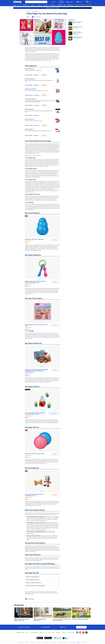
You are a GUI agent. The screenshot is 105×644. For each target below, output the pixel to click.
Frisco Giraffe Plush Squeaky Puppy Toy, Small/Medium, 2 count (34, 495)
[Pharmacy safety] (64, 638)
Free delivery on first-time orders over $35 (83, 5)
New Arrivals (59, 5)
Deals (65, 5)
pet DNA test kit (35, 175)
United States (21, 632)
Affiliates (41, 632)
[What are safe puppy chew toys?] (42, 579)
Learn (53, 632)
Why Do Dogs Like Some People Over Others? (77, 22)
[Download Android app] (48, 638)
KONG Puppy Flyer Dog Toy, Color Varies (34, 453)
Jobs (46, 632)
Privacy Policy (39, 642)
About (27, 632)
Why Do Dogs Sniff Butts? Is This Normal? (77, 27)
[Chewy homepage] (17, 2)
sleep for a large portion (44, 185)
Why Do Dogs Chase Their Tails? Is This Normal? (77, 37)
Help (49, 632)
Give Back (58, 632)
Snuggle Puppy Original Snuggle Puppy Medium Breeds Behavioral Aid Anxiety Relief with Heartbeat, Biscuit (36, 371)
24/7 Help (70, 1)
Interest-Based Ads (46, 642)
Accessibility (53, 642)
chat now (64, 627)
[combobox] (36, 2)
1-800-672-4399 (45, 627)
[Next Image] (59, 226)
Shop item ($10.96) (29, 125)
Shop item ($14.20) (29, 95)
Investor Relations (34, 632)
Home (27, 11)
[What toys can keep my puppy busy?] (42, 582)
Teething (40, 182)
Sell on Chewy (71, 632)
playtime (37, 205)
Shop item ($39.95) (29, 105)
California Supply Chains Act (62, 642)
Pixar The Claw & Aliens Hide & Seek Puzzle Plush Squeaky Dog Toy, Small (35, 413)
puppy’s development (48, 48)
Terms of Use (32, 642)
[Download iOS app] (40, 638)
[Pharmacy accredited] (66, 638)
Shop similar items (29, 115)
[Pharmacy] (58, 638)
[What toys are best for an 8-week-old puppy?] (42, 585)
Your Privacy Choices (82, 642)
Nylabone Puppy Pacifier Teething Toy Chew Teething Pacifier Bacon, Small (35, 282)
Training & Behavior (35, 11)
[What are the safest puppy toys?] (42, 576)
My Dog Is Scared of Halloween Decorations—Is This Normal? (78, 32)
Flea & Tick (71, 5)
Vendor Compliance (72, 642)
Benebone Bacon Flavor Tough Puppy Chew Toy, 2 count (36, 325)
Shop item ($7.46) (28, 75)
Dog (30, 11)
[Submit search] (46, 2)
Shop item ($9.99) (28, 85)
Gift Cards (64, 632)
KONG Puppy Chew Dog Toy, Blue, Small (34, 239)
